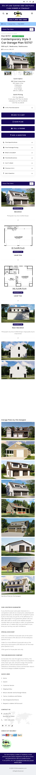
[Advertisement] (18, 399)
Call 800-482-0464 (18, 20)
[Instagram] (30, 1)
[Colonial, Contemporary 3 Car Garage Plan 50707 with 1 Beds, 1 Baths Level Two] (18, 277)
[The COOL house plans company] (6, 744)
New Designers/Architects (11, 700)
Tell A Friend (19, 128)
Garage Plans (12, 24)
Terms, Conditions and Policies (12, 696)
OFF (13, 49)
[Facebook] (27, 1)
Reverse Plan (18, 208)
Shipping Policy (7, 689)
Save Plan (18, 122)
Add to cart (19, 115)
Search (5, 682)
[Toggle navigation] (32, 29)
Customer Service (8, 685)
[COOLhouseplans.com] (18, 13)
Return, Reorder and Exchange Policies (14, 693)
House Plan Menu (7, 29)
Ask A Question (18, 135)
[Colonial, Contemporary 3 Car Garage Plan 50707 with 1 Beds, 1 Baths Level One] (18, 236)
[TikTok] (33, 1)
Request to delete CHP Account (12, 703)
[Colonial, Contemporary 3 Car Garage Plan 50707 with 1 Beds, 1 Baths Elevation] (18, 61)
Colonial (3, 33)
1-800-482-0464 (9, 720)
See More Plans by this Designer (11, 596)
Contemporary (9, 33)
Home (4, 24)
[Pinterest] (24, 1)
